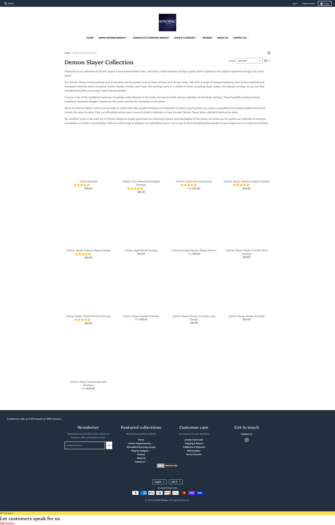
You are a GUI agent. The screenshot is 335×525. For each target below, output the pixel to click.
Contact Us (140, 461)
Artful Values (161, 500)
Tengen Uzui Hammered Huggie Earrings (141, 183)
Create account (308, 3)
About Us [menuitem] (222, 37)
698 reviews (7, 523)
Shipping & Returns (194, 443)
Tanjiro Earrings (88, 181)
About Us (141, 458)
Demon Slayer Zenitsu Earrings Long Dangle (194, 317)
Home (67, 53)
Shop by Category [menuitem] (184, 37)
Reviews (141, 454)
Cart (326, 3)
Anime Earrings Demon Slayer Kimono (194, 250)
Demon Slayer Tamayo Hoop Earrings (88, 250)
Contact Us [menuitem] (239, 37)
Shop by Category (139, 450)
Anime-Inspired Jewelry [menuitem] (112, 37)
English (158, 481)
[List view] (269, 61)
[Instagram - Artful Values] (268, 52)
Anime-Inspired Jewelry (139, 443)
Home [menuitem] (90, 37)
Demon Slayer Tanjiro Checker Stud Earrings (246, 252)
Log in (294, 3)
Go (109, 445)
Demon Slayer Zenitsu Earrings (247, 316)
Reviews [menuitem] (207, 37)
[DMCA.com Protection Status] (167, 467)
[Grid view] (265, 61)
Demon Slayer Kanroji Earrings (194, 181)
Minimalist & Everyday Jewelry (141, 447)
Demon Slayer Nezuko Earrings (141, 316)
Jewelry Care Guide (194, 439)
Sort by (232, 61)
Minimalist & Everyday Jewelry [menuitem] (151, 37)
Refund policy (193, 450)
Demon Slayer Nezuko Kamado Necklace (88, 383)
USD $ (174, 481)
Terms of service (194, 454)
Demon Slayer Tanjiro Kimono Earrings (88, 316)
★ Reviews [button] (6, 513)
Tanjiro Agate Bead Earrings (141, 250)
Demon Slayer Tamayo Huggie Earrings (247, 181)
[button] (82, 185)
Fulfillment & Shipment (194, 447)
